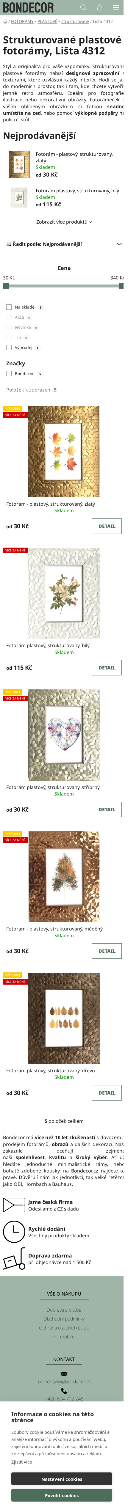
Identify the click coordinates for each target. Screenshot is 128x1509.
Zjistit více (21, 1462)
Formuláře (64, 1336)
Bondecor (28, 373)
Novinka (26, 327)
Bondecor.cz (84, 1170)
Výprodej (26, 347)
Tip (21, 337)
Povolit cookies (62, 1495)
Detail (107, 526)
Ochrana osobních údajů (64, 1327)
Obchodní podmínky (64, 1318)
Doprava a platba (64, 1310)
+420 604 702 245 (64, 1398)
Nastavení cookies (61, 1479)
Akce (22, 317)
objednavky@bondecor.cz (64, 1381)
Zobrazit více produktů (62, 222)
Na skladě (28, 307)
